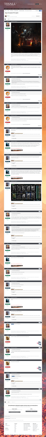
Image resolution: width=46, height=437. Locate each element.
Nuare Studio (12, 352)
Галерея (15, 428)
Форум (15, 425)
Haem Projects (39, 74)
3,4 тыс (8, 29)
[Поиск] (41, 8)
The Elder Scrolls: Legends (14, 16)
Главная (15, 424)
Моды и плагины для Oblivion (27, 425)
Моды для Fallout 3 (26, 428)
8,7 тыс (8, 162)
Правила (6, 424)
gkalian (8, 64)
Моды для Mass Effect (35, 426)
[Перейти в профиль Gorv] (5, 16)
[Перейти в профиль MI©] (8, 144)
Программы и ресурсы (35, 424)
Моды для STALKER (35, 427)
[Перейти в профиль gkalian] (8, 67)
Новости (15, 426)
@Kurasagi (13, 376)
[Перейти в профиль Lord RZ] (8, 338)
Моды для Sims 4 (35, 428)
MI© (7, 141)
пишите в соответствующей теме (26, 73)
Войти (31, 411)
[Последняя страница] (10, 19)
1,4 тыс (8, 176)
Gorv (7, 21)
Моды (15, 427)
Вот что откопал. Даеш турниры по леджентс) (16, 311)
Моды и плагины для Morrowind (27, 426)
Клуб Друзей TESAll (7, 425)
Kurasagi (8, 154)
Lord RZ (18, 349)
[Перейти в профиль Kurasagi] (8, 131)
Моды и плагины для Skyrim (27, 424)
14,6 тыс (8, 72)
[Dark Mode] (41, 4)
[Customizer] (40, 4)
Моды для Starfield (26, 427)
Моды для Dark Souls (35, 425)
